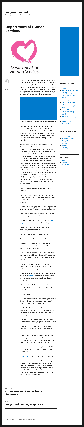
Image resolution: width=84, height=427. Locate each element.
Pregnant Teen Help (17, 12)
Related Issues (65, 142)
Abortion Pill (65, 116)
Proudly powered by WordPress (26, 419)
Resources (8, 89)
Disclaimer (65, 162)
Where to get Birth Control (69, 118)
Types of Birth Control (68, 111)
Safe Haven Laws (66, 121)
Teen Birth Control (67, 94)
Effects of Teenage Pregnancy (70, 119)
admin (7, 84)
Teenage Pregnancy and (68, 149)
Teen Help (64, 147)
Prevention (65, 140)
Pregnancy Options (67, 136)
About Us (64, 160)
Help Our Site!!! (65, 164)
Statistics (64, 145)
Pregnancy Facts (66, 135)
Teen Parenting (66, 109)
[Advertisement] (38, 109)
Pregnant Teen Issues (68, 138)
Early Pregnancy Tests (68, 123)
